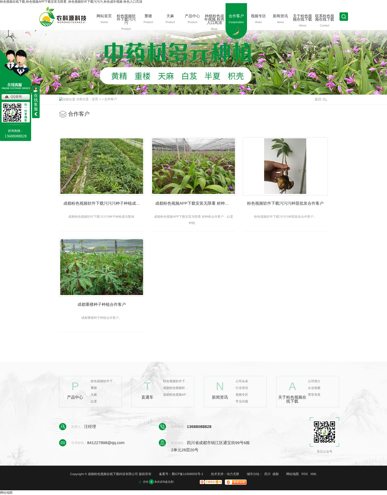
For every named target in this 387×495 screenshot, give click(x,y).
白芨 (94, 401)
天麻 (94, 394)
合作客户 (110, 99)
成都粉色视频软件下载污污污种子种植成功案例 (103, 203)
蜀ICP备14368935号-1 (187, 474)
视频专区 (242, 394)
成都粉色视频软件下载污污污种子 (176, 388)
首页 (95, 99)
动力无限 (233, 474)
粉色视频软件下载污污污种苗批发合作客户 (285, 203)
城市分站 (253, 474)
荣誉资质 (314, 394)
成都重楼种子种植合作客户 (101, 304)
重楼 (94, 388)
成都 (275, 474)
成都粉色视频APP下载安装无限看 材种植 (176, 394)
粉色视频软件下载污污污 (104, 381)
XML (313, 474)
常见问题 (242, 401)
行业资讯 (242, 388)
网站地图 (292, 474)
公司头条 (242, 381)
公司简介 (314, 381)
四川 (267, 474)
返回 (318, 99)
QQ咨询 (16, 96)
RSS (304, 474)
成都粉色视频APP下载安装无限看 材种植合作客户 (195, 203)
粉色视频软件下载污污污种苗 (176, 381)
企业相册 (314, 388)
